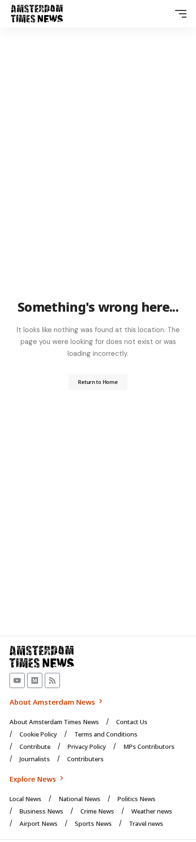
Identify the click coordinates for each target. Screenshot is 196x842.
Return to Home (98, 381)
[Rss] (52, 680)
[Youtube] (17, 680)
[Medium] (34, 680)
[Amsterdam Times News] (37, 14)
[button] (178, 14)
